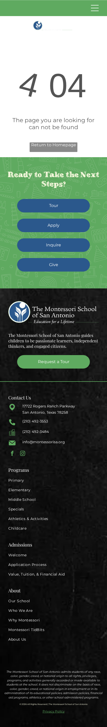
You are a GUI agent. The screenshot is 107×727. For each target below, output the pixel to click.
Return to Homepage (53, 144)
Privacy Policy (54, 711)
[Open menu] (95, 8)
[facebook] (12, 454)
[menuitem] (53, 480)
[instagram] (22, 454)
